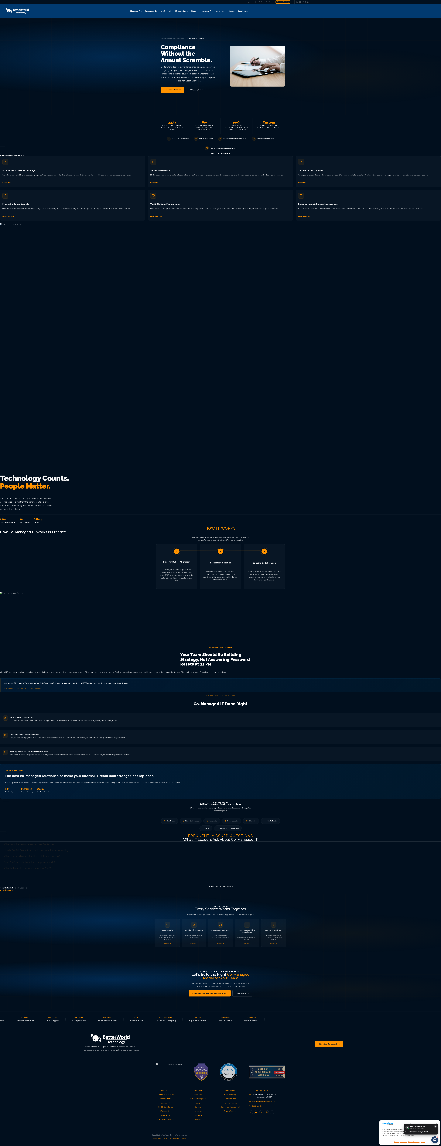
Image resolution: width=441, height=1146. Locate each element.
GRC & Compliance (165, 1107)
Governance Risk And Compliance (172, 39)
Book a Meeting (283, 2)
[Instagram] (303, 2)
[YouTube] (300, 2)
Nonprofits (213, 821)
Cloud (193, 11)
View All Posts (5, 890)
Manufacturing (233, 821)
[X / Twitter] (308, 2)
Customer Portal (264, 2)
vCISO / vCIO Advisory (165, 1119)
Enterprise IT (206, 11)
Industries (220, 11)
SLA (165, 1138)
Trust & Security (230, 1111)
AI (170, 11)
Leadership (198, 1111)
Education (252, 821)
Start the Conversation (329, 1044)
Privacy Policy (157, 1138)
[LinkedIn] (297, 2)
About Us (198, 1095)
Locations (242, 11)
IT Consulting (181, 11)
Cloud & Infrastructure (165, 1095)
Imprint (423, 1142)
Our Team (198, 1115)
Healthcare (171, 821)
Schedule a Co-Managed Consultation (209, 993)
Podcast (198, 1119)
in (251, 1112)
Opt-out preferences (400, 1142)
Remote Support (246, 2)
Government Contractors (229, 828)
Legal (207, 828)
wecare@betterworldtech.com (263, 1101)
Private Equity (272, 821)
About (231, 11)
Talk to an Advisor (172, 90)
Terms (184, 1138)
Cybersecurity (151, 11)
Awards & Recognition (197, 1099)
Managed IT (135, 11)
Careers (198, 1107)
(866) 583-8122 (196, 90)
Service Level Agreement (230, 1107)
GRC (163, 11)
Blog (198, 1103)
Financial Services (192, 821)
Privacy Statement (414, 1142)
